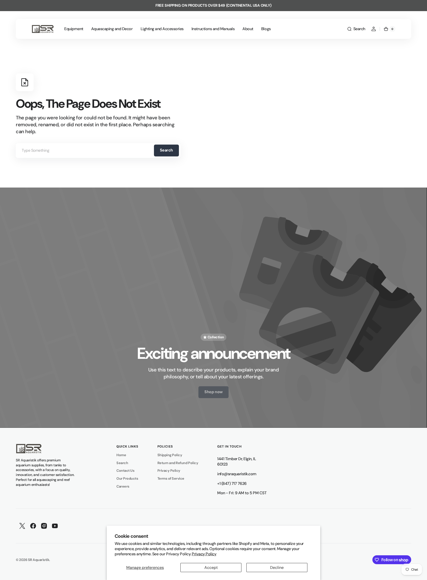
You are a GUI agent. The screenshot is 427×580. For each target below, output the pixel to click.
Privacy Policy (204, 554)
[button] (356, 28)
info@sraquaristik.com (236, 473)
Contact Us (125, 470)
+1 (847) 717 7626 (232, 483)
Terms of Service (170, 478)
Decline (277, 567)
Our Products (127, 478)
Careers (122, 486)
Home (121, 455)
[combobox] (98, 150)
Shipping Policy (169, 455)
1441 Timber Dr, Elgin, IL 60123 (236, 461)
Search (166, 150)
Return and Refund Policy (177, 463)
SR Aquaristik (38, 560)
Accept (211, 567)
